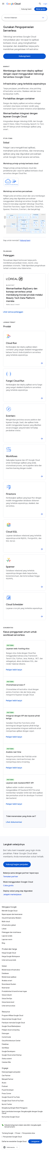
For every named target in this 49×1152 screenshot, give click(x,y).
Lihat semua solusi (8, 1006)
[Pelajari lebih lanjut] (14, 669)
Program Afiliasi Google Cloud (12, 1015)
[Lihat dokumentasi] (14, 822)
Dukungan (5, 1033)
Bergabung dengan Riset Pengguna (14, 1108)
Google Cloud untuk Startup (12, 1055)
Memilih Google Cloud (9, 911)
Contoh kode (6, 1037)
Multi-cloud (6, 921)
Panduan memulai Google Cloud (13, 1023)
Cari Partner (6, 1075)
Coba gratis (8, 885)
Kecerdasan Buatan (9, 984)
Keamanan (6, 988)
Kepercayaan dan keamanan (12, 914)
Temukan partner (10, 876)
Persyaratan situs (28, 1133)
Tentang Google (7, 1133)
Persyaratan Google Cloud (12, 1137)
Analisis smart (7, 980)
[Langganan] (35, 1141)
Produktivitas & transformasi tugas (14, 991)
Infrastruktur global (9, 925)
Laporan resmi (7, 939)
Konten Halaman (11, 18)
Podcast (5, 1086)
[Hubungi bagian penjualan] (17, 864)
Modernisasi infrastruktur (11, 970)
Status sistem (7, 1058)
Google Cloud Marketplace (11, 1026)
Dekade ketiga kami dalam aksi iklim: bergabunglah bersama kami (23, 1126)
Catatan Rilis (6, 1062)
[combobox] (10, 1147)
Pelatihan (5, 1044)
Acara (4, 1083)
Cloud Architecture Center (11, 1041)
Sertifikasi (5, 1048)
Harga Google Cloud (9, 953)
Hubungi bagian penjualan (11, 1072)
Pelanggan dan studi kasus (11, 932)
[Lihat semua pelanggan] (13, 312)
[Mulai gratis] (40, 9)
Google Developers (8, 1051)
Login (45, 4)
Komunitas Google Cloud (10, 1117)
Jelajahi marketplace (12, 894)
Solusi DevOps (7, 998)
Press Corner (6, 1093)
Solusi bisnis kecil (8, 1002)
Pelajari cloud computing (10, 1030)
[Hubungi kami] (24, 56)
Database (5, 973)
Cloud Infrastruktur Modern (11, 918)
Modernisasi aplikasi (9, 977)
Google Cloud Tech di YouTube (13, 1101)
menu (3, 3)
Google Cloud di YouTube (11, 1097)
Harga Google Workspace (11, 956)
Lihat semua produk (9, 960)
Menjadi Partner (7, 1079)
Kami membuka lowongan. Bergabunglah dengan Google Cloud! (22, 1112)
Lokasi (4, 929)
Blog (3, 943)
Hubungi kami (25, 240)
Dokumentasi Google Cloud (11, 1019)
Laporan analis (7, 936)
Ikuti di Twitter (7, 1104)
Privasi (17, 1133)
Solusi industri (7, 995)
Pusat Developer (8, 1090)
